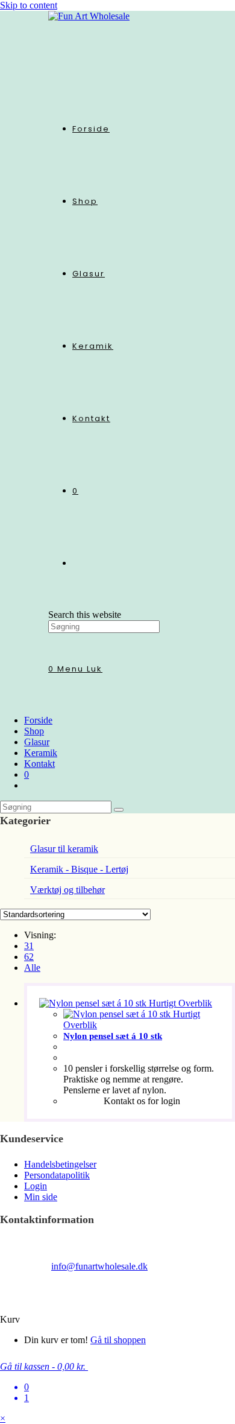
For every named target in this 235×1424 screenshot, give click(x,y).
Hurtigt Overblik (179, 1003)
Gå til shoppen (118, 1340)
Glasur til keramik (64, 849)
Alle (32, 967)
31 (29, 946)
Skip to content (28, 5)
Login (35, 1186)
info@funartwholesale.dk (99, 1266)
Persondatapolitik (57, 1175)
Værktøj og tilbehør (67, 890)
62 (29, 957)
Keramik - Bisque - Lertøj (79, 869)
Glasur (36, 742)
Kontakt (39, 763)
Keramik (40, 753)
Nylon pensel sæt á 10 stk (112, 1036)
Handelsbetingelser (60, 1164)
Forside (38, 720)
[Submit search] (119, 810)
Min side (40, 1197)
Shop (34, 731)
